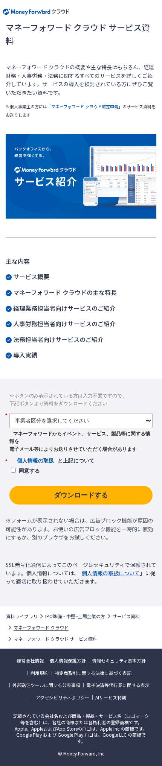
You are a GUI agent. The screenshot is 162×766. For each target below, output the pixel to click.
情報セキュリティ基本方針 (119, 661)
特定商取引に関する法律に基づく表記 (93, 673)
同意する (29, 471)
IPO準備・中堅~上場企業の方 (75, 616)
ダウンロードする (81, 495)
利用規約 (40, 673)
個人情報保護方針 (68, 661)
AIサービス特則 (110, 698)
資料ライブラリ (22, 616)
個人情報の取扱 (35, 460)
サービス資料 (126, 616)
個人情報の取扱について (111, 573)
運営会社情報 (30, 661)
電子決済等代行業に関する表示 (118, 685)
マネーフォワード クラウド (41, 627)
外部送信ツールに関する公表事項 (46, 685)
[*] (81, 410)
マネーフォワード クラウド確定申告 (84, 106)
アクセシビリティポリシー (62, 698)
